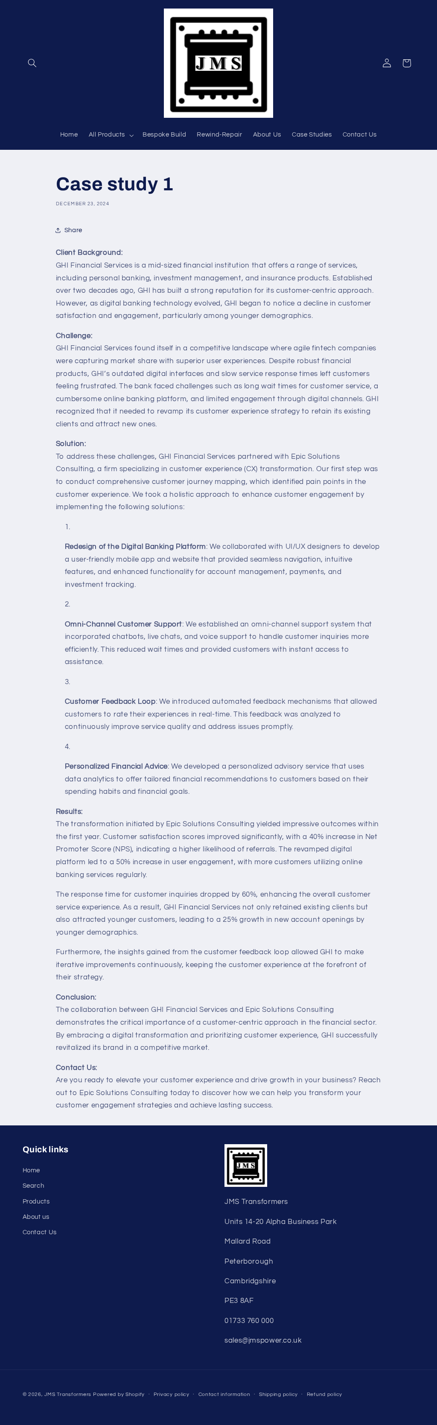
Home (32, 1170)
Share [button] (73, 230)
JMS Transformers (67, 1394)
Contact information (224, 1394)
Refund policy (325, 1394)
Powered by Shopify (119, 1394)
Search (33, 1186)
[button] (32, 63)
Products (36, 1201)
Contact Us (40, 1232)
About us (36, 1217)
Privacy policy (171, 1394)
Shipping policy (278, 1394)
